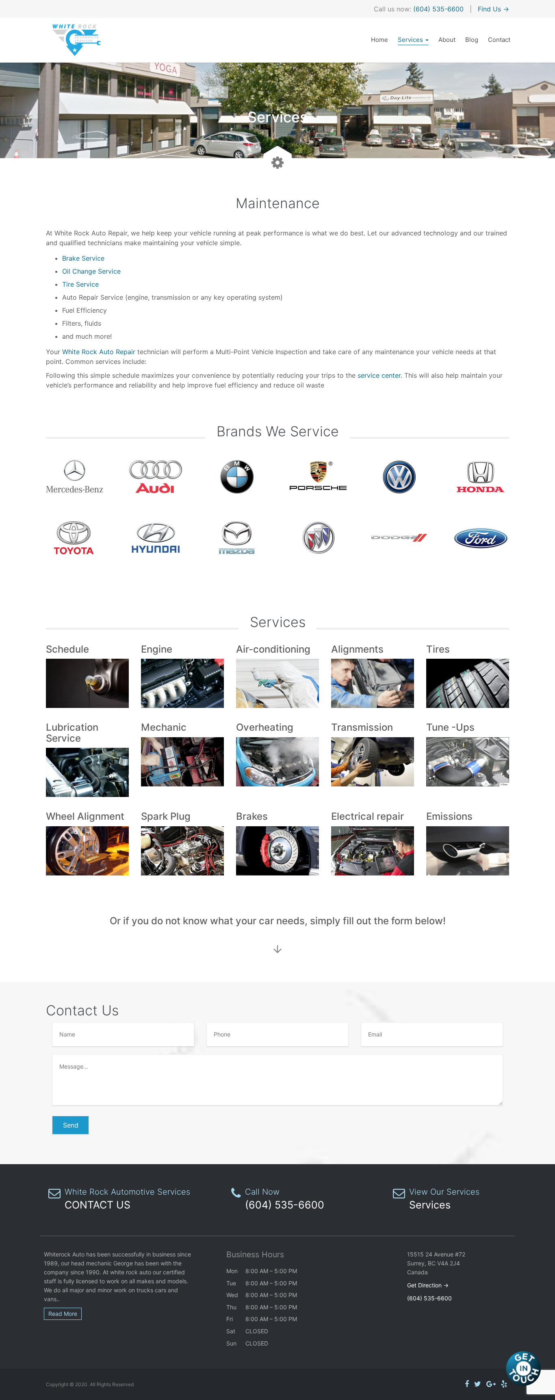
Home (379, 40)
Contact (499, 40)
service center (379, 375)
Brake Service (83, 258)
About (446, 40)
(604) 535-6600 (438, 9)
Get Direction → (428, 1285)
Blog (471, 40)
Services (411, 40)
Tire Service (80, 284)
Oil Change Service (91, 271)
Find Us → (493, 9)
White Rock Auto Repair (98, 352)
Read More (62, 1313)
